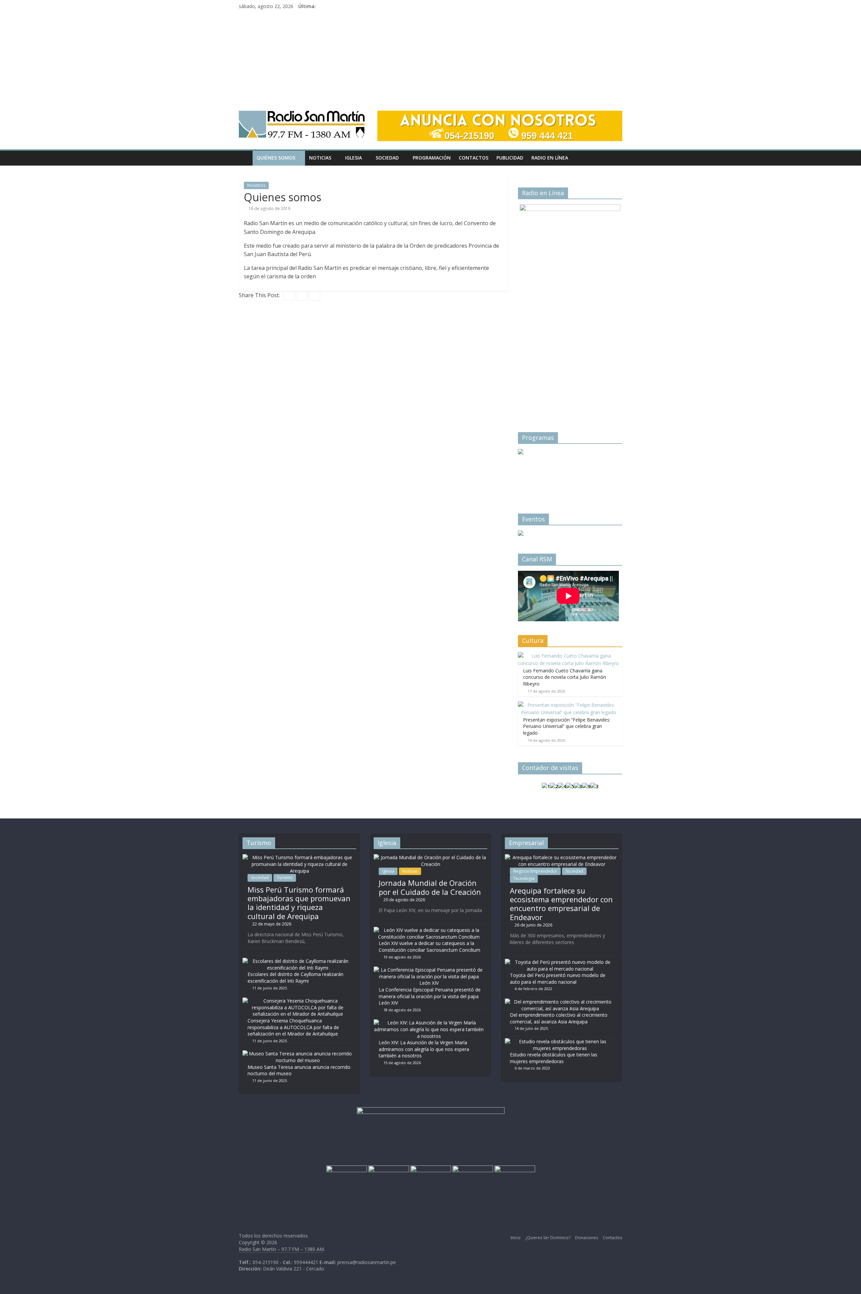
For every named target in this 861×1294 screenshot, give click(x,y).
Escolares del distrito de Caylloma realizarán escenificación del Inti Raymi (295, 977)
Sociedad (387, 157)
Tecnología (523, 878)
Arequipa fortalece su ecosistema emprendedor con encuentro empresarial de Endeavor (561, 903)
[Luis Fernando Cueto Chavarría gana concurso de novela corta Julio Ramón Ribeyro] (568, 656)
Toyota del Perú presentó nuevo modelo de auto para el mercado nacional (557, 978)
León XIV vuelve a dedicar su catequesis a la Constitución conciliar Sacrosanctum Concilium (429, 946)
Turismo (285, 877)
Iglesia (353, 157)
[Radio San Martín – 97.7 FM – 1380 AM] (246, 158)
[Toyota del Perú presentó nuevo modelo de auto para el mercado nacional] (560, 962)
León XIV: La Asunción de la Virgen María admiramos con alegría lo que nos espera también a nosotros (424, 1049)
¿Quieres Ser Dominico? (547, 1237)
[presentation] (531, 470)
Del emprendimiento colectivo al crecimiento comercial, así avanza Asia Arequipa (558, 1018)
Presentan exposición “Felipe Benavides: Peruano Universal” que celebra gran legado (566, 726)
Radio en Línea (549, 157)
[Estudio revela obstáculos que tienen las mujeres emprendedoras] (560, 1041)
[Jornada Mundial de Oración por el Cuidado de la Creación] (430, 857)
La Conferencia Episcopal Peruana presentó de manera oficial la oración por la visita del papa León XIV (430, 996)
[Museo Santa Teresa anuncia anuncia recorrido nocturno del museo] (297, 1053)
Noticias (320, 157)
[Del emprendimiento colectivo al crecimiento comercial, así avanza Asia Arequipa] (560, 1002)
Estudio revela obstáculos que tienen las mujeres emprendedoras (553, 1057)
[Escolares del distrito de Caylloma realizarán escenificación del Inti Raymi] (297, 961)
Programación (432, 157)
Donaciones (586, 1237)
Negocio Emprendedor (535, 871)
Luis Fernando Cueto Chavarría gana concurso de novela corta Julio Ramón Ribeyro (564, 677)
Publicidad (509, 157)
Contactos (473, 157)
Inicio (516, 1237)
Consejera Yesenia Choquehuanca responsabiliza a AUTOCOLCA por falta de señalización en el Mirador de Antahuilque (293, 1027)
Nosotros (256, 185)
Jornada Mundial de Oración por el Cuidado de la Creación (430, 887)
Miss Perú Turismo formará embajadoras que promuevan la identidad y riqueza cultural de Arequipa (299, 902)
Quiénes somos (276, 157)
